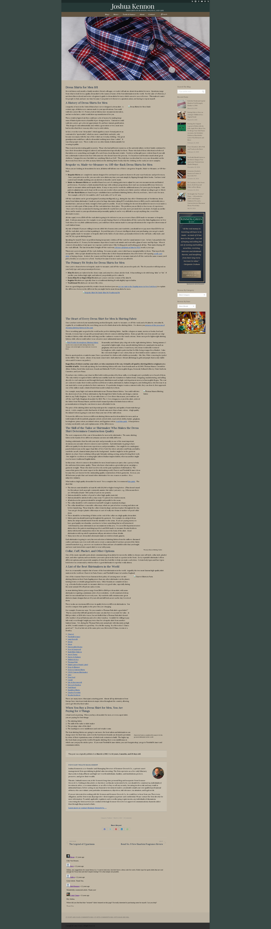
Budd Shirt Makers (75, 652)
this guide (131, 481)
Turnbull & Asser (74, 637)
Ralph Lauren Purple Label (78, 665)
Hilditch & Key (73, 660)
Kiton (70, 644)
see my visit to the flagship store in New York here (137, 286)
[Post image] (181, 104)
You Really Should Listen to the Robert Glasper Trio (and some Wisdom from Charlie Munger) (196, 160)
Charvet (71, 634)
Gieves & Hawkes (74, 685)
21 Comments (128, 818)
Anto (69, 675)
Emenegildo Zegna (75, 647)
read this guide (121, 421)
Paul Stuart (72, 687)
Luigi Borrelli (73, 639)
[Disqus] (116, 880)
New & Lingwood (74, 649)
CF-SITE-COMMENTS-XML (103, 917)
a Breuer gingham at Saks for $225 (127, 247)
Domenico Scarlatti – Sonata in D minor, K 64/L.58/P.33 (194, 173)
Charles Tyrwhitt (74, 693)
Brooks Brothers (74, 695)
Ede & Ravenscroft (75, 682)
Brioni (70, 642)
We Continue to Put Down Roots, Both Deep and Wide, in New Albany (195, 185)
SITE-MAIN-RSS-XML (121, 917)
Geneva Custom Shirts (76, 670)
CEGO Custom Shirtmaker (78, 672)
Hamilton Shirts (74, 690)
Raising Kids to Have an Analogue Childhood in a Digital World (195, 114)
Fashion (109, 818)
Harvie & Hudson (74, 657)
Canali (70, 680)
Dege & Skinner (74, 667)
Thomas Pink (73, 662)
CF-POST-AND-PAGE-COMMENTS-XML (79, 917)
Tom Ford (71, 677)
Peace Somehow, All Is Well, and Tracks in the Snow (196, 148)
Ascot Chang (72, 654)
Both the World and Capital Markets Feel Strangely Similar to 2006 (196, 103)
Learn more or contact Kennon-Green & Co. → (87, 808)
